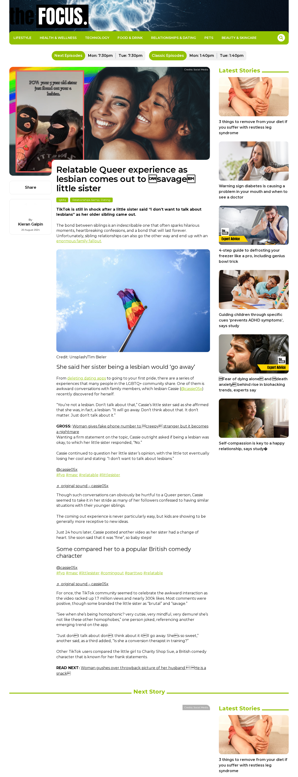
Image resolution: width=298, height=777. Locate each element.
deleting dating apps (86, 378)
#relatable (88, 475)
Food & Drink (130, 38)
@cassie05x (191, 389)
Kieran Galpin (30, 224)
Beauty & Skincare (239, 38)
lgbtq (62, 200)
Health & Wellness (58, 38)
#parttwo (133, 573)
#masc (72, 475)
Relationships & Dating (173, 38)
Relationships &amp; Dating (91, 200)
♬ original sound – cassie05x (82, 486)
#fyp (60, 475)
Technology (97, 38)
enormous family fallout (78, 241)
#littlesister (109, 475)
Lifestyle (22, 38)
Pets (208, 38)
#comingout (112, 573)
